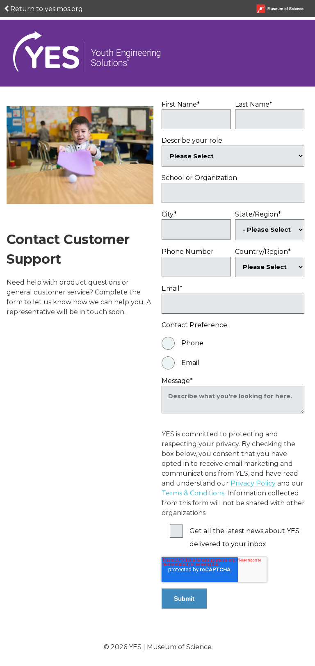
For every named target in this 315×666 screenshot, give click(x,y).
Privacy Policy (253, 483)
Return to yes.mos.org (46, 9)
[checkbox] (233, 353)
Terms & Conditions (193, 493)
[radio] (233, 343)
